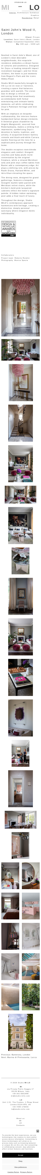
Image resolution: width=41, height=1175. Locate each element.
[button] (38, 1131)
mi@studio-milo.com (20, 1096)
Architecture (23, 13)
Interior (12, 13)
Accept (20, 1155)
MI (20, 1121)
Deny (20, 1161)
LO (20, 1123)
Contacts (20, 1125)
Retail (36, 18)
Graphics (35, 15)
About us (20, 1118)
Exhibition (34, 13)
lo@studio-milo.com (20, 1109)
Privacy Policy (26, 1172)
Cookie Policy (13, 1172)
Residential (27, 18)
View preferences (20, 1167)
